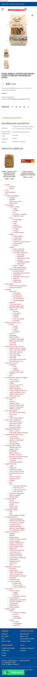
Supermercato (24, 634)
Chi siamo (4, 634)
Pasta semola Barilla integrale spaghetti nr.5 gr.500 (27, 173)
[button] (32, 15)
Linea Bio (15, 135)
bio (29, 99)
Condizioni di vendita (8, 648)
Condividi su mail (28, 107)
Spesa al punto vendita (27, 639)
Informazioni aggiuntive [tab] (12, 118)
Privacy (18, 4)
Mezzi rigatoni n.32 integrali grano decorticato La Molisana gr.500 (9, 173)
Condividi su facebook (12, 107)
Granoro (14, 138)
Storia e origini (6, 641)
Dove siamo (5, 636)
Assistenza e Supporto (27, 648)
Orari (3, 639)
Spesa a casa (24, 636)
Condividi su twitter (16, 107)
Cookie (22, 4)
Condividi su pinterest (24, 107)
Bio (9, 99)
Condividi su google (20, 107)
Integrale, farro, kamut (18, 99)
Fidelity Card (5, 650)
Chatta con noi (16, 672)
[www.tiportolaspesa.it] (17, 9)
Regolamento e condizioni (8, 4)
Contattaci (23, 650)
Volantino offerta (25, 641)
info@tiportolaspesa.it (12, 664)
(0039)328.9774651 (9, 662)
